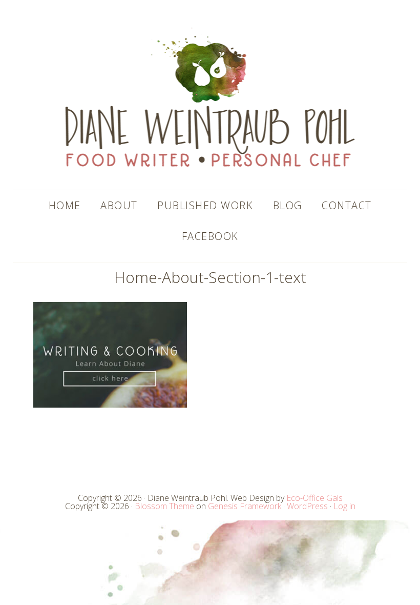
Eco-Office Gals (314, 497)
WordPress (307, 506)
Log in (344, 506)
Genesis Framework (244, 506)
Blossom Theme (164, 506)
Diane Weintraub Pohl (210, 97)
